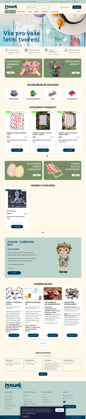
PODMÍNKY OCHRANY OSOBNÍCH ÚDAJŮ (29, 404)
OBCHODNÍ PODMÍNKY (31, 1)
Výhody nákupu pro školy (47, 401)
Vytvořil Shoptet (67, 417)
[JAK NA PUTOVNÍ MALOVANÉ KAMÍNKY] (72, 293)
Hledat (48, 7)
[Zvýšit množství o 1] (7, 146)
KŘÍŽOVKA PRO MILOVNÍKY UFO (33, 303)
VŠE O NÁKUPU (8, 1)
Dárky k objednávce (9, 403)
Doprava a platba (8, 395)
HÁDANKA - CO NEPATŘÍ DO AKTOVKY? (14, 303)
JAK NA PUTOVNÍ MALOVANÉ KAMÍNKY (70, 303)
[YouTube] (64, 402)
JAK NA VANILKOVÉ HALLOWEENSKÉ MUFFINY (52, 303)
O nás (43, 395)
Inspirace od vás (45, 399)
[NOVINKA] (17, 199)
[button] (39, 156)
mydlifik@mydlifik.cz (70, 395)
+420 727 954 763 (69, 398)
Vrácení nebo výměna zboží (10, 406)
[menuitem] (10, 11)
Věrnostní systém (8, 408)
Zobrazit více (43, 374)
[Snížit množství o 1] (26, 146)
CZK (77, 1)
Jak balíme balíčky (8, 399)
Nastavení (25, 416)
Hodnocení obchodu (21, 1)
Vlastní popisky (8, 401)
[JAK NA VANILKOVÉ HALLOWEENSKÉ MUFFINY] (53, 293)
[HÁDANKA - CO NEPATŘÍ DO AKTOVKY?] (14, 293)
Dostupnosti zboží (8, 397)
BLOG (14, 1)
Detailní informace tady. (30, 413)
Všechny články (43, 343)
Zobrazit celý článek (14, 335)
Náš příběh (14, 272)
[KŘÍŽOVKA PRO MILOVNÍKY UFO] (33, 293)
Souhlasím (59, 410)
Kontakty (44, 397)
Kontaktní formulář (69, 406)
